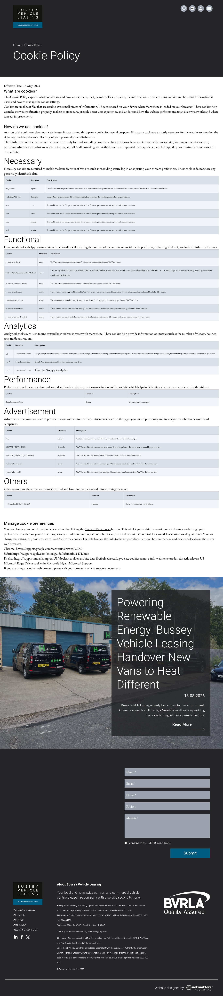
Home (17, 45)
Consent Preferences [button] (98, 529)
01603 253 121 (28, 929)
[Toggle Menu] (209, 8)
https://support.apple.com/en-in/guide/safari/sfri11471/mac (50, 553)
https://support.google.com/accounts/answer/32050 (49, 548)
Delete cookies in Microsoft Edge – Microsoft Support (58, 563)
